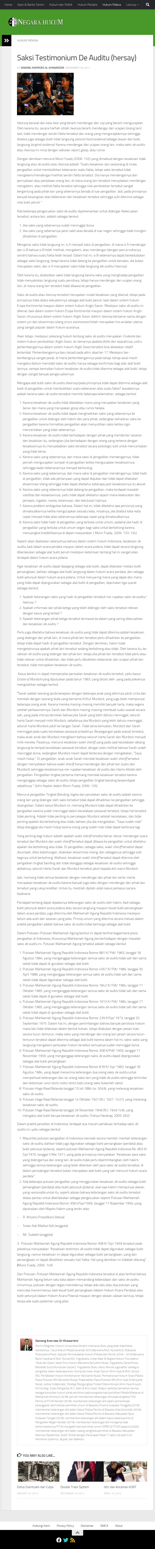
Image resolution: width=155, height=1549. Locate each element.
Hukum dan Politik (60, 4)
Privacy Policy (65, 1526)
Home (8, 4)
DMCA (104, 1526)
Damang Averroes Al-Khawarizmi (42, 67)
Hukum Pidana (112, 4)
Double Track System (74, 1487)
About (119, 1526)
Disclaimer (87, 1526)
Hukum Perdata (87, 4)
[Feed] (72, 1540)
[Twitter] (65, 1540)
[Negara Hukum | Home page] (35, 22)
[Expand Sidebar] (6, 40)
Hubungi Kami (41, 1526)
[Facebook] (59, 1540)
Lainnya (131, 4)
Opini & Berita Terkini (30, 4)
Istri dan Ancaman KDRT (120, 1487)
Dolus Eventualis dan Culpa (35, 1487)
